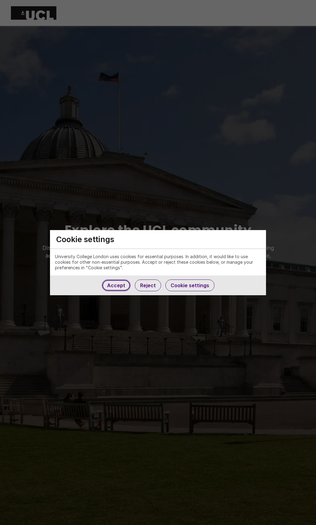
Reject (148, 285)
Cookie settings (190, 285)
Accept (116, 285)
